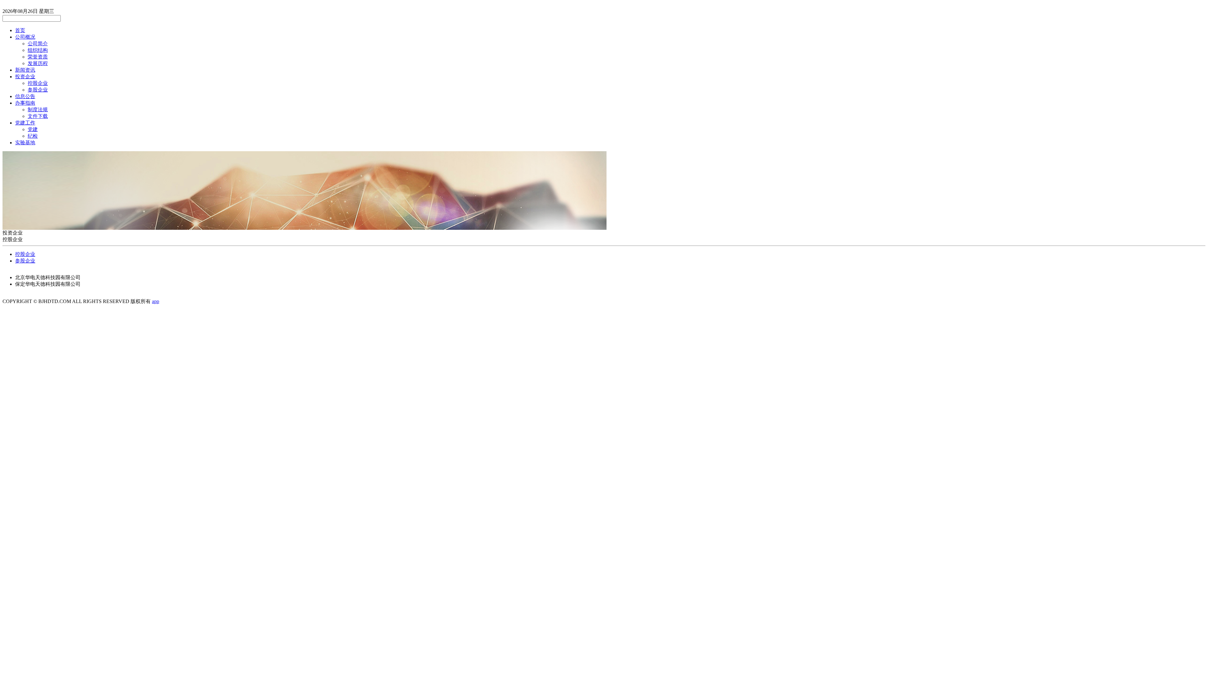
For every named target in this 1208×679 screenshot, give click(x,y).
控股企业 (38, 83)
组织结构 (38, 50)
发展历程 (38, 63)
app (155, 301)
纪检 (33, 136)
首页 (20, 30)
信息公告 (25, 96)
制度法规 (38, 109)
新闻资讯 (25, 70)
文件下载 (38, 116)
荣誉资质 (38, 56)
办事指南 (25, 103)
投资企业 (25, 76)
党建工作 (25, 122)
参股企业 (38, 89)
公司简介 (38, 43)
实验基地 (25, 142)
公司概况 (25, 37)
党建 (33, 129)
